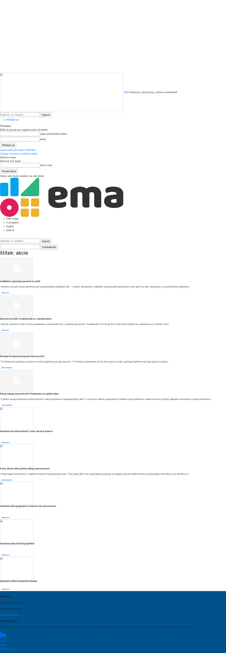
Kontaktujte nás (9, 615)
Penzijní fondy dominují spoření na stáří (22, 356)
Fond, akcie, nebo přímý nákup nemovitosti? (25, 468)
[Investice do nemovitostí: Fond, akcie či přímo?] (17, 418)
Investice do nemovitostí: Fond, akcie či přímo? (26, 431)
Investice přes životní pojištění (17, 543)
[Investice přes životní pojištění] (17, 530)
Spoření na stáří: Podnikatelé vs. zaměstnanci (26, 318)
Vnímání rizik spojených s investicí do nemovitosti (28, 506)
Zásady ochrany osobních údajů (18, 153)
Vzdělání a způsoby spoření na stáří (20, 281)
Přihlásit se (12, 120)
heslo (43, 139)
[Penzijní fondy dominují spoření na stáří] (17, 343)
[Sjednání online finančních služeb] (17, 568)
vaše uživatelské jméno (53, 133)
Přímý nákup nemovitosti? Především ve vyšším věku (29, 393)
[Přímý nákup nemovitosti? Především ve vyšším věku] (17, 380)
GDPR (3, 645)
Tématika (6, 442)
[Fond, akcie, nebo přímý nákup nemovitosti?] (17, 455)
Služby (10, 226)
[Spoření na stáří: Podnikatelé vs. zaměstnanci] (17, 305)
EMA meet (12, 218)
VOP (2, 641)
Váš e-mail (46, 165)
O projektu (12, 222)
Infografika (7, 368)
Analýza (5, 293)
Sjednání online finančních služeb (18, 581)
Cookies (5, 648)
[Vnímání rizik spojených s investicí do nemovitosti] (17, 493)
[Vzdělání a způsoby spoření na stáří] (17, 268)
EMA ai (10, 230)
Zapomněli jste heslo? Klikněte (17, 149)
